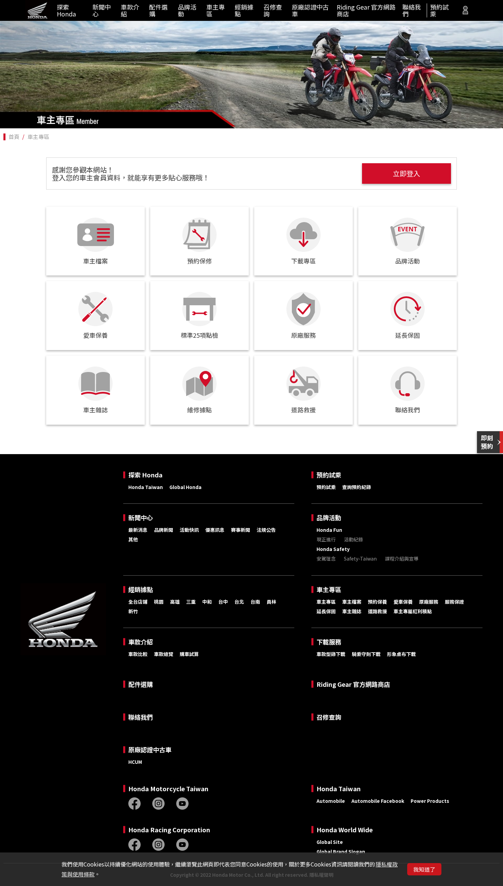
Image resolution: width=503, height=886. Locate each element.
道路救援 (377, 611)
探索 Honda (66, 10)
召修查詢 (272, 10)
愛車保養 (403, 601)
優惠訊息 (214, 529)
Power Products (430, 801)
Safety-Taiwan (360, 558)
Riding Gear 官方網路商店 (366, 10)
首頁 (14, 136)
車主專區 (215, 10)
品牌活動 (187, 10)
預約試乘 (439, 10)
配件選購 (158, 10)
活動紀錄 (353, 539)
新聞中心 (101, 10)
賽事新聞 (240, 529)
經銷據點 (244, 10)
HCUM (135, 762)
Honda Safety (333, 549)
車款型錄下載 (331, 654)
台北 (239, 601)
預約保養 (377, 601)
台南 (255, 601)
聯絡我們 (411, 10)
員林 (271, 601)
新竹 (133, 611)
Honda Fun (329, 529)
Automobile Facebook (377, 801)
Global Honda (185, 487)
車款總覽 (163, 654)
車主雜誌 (351, 611)
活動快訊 (189, 529)
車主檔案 (351, 601)
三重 (191, 601)
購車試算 (189, 654)
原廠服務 (428, 601)
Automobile (331, 801)
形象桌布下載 (401, 654)
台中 (223, 601)
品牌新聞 (163, 529)
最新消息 (137, 529)
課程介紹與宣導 (401, 558)
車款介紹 (130, 10)
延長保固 (326, 611)
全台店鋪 (137, 601)
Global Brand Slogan (341, 851)
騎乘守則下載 (366, 654)
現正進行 (326, 539)
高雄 (175, 601)
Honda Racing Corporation (169, 829)
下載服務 (329, 641)
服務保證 (454, 601)
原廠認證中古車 (310, 10)
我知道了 (424, 869)
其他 (133, 539)
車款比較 (137, 654)
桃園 (159, 601)
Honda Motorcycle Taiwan (168, 788)
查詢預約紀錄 (356, 487)
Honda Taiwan (145, 487)
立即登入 (406, 173)
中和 (207, 601)
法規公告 (266, 529)
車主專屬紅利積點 (413, 611)
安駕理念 (326, 558)
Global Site (330, 842)
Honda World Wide (345, 829)
